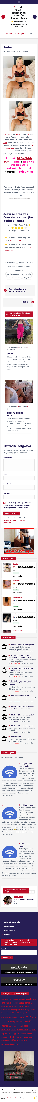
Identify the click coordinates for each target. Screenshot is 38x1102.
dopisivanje (22, 999)
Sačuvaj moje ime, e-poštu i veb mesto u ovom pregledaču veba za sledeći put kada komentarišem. (17, 505)
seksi (29, 274)
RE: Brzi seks (16, 737)
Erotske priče (15, 240)
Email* (3, 949)
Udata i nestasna (17, 597)
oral (26, 1026)
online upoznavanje (15, 274)
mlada (34, 1017)
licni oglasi (14, 1013)
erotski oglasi (18, 1003)
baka (22, 263)
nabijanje (4, 1022)
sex (10, 278)
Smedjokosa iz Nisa (18, 630)
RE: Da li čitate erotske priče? (22, 645)
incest (13, 1010)
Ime (5, 474)
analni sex (8, 999)
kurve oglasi (5, 1013)
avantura (11, 263)
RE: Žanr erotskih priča (20, 695)
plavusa (13, 1030)
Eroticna (7, 134)
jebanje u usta (29, 1010)
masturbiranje (5, 1017)
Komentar (7, 458)
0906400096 (26, 567)
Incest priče (19, 896)
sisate (29, 1034)
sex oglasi (14, 1033)
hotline (26, 1006)
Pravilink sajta (9, 930)
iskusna (12, 266)
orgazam (5, 1029)
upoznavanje (19, 1037)
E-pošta (7, 484)
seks (30, 1030)
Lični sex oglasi (19, 34)
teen (8, 1037)
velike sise (15, 1040)
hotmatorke (5, 1010)
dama (18, 134)
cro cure (15, 999)
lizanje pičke (24, 1013)
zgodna (28, 278)
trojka (12, 1037)
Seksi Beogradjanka (18, 614)
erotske (6, 1002)
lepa (21, 266)
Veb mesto (7, 493)
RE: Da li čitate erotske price (22, 726)
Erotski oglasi (12, 1098)
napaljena (19, 270)
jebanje (20, 1009)
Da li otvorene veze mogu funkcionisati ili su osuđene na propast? (20, 683)
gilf (29, 263)
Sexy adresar (9, 926)
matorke (20, 1017)
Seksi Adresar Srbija (12, 922)
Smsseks (4, 1037)
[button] (30, 891)
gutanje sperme (18, 1006)
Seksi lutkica (16, 580)
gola (5, 143)
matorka (13, 1017)
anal (2, 999)
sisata (18, 278)
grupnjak (9, 1006)
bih (28, 134)
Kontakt (7, 934)
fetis (27, 1002)
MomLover (17, 663)
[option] (19, 900)
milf (28, 266)
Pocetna (9, 34)
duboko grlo (31, 999)
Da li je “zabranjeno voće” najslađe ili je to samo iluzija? (20, 656)
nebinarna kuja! (27, 805)
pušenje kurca (22, 1030)
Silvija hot (15, 563)
